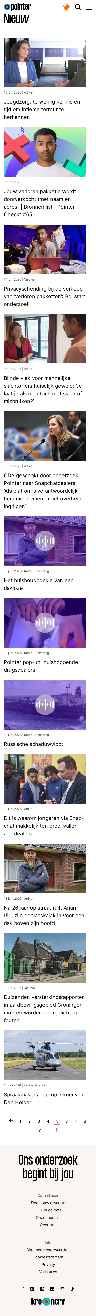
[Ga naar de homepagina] (17, 7)
